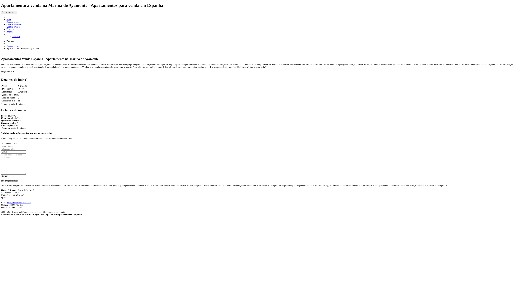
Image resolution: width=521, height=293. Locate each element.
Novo (9, 19)
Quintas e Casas (13, 27)
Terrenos (10, 29)
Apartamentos (12, 22)
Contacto (16, 36)
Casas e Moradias (14, 24)
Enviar (4, 176)
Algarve (10, 32)
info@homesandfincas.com (19, 202)
